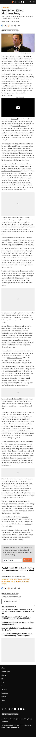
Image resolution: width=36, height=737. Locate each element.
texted (16, 245)
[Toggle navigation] (2, 1)
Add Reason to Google (11, 30)
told (12, 347)
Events (3, 675)
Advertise (4, 689)
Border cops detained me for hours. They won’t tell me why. (17, 623)
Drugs (11, 579)
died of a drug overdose (16, 508)
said (11, 148)
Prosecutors (25, 581)
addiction (4, 128)
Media (3, 700)
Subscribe (27, 560)
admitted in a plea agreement (10, 171)
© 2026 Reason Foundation (8, 719)
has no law (29, 442)
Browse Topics (5, 671)
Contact (3, 697)
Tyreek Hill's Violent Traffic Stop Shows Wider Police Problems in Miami (18, 569)
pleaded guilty (23, 271)
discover (25, 151)
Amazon (3, 704)
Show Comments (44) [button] (11, 601)
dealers (10, 511)
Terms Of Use (4, 721)
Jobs (2, 682)
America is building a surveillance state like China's (16, 629)
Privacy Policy (27, 719)
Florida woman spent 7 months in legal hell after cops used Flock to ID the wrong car (17, 611)
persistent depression (19, 126)
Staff (2, 679)
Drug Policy (26, 579)
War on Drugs (5, 7)
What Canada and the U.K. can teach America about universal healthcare (16, 618)
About (3, 668)
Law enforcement (5, 581)
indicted (25, 56)
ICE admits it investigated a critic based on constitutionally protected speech (16, 634)
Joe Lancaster (5, 21)
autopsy (4, 88)
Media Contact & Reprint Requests (11, 597)
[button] (33, 2)
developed (14, 119)
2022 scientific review (10, 130)
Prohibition (4, 584)
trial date (28, 273)
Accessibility (20, 719)
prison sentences (28, 511)
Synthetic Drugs (18, 579)
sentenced (28, 524)
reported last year (14, 358)
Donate (3, 686)
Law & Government (16, 581)
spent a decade (6, 495)
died (13, 79)
